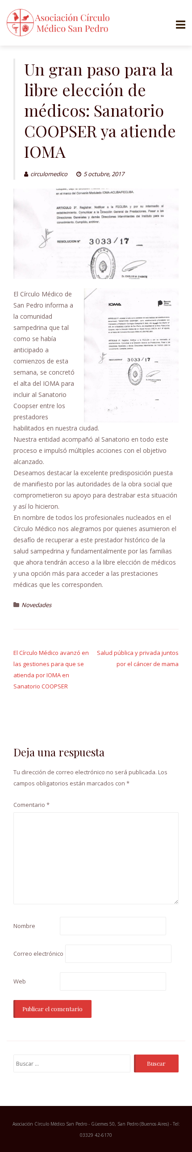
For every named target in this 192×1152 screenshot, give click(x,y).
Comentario (31, 805)
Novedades (36, 605)
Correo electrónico (38, 953)
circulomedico (48, 174)
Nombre (24, 926)
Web (19, 981)
